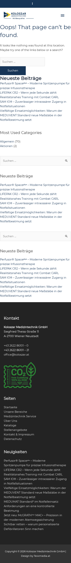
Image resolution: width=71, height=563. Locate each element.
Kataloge (10, 425)
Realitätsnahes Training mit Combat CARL (29, 97)
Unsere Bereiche (15, 412)
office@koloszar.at (16, 354)
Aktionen (6, 146)
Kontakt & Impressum (19, 434)
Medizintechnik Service (20, 416)
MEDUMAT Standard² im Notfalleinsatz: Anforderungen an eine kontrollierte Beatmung (31, 506)
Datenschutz (13, 439)
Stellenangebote (15, 430)
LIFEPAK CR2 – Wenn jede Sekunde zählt (28, 92)
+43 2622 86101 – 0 (16, 345)
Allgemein (7, 141)
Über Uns (10, 421)
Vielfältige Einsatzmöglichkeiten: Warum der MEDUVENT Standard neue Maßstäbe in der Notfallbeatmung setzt (31, 115)
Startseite (10, 407)
